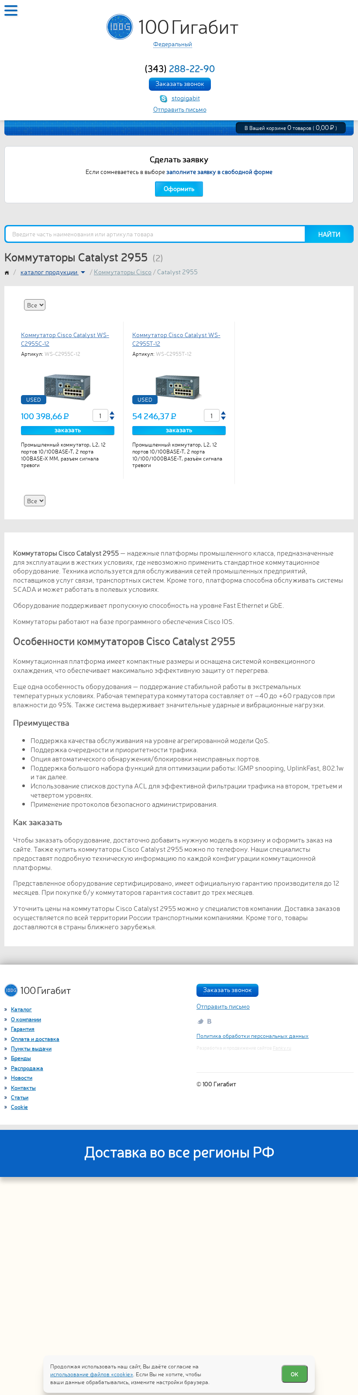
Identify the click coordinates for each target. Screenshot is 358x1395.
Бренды (21, 1057)
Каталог (21, 1009)
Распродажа (27, 1067)
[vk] (210, 1021)
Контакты (23, 1087)
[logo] (172, 27)
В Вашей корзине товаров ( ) (290, 127)
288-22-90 (180, 68)
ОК (294, 1374)
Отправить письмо (180, 108)
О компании (26, 1019)
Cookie (19, 1106)
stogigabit (186, 97)
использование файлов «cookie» (91, 1374)
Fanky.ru (282, 1047)
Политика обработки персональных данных (252, 1035)
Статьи (19, 1097)
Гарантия (22, 1028)
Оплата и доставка (35, 1038)
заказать (68, 430)
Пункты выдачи (31, 1048)
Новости (21, 1077)
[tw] (199, 1021)
